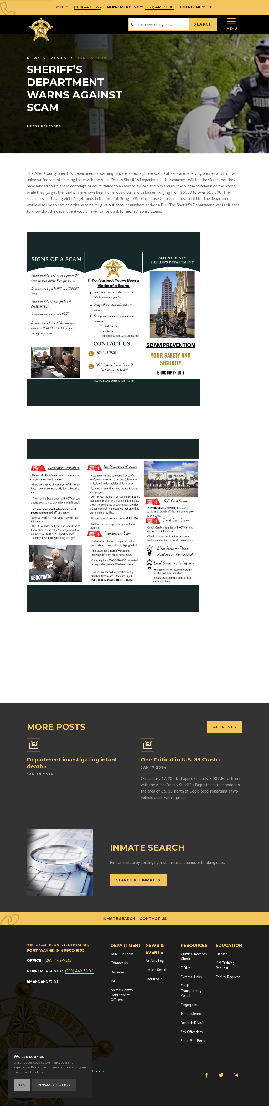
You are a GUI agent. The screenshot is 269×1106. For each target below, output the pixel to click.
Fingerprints (190, 1005)
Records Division (193, 1022)
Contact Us (153, 918)
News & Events (46, 58)
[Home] (41, 29)
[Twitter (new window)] (221, 1075)
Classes (221, 954)
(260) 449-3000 (159, 7)
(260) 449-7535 (87, 7)
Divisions (118, 972)
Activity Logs (155, 961)
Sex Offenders (192, 1032)
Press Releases (44, 126)
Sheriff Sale (154, 979)
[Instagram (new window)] (236, 1075)
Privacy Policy (54, 1085)
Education (229, 945)
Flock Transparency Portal (191, 991)
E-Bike (185, 968)
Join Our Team (122, 954)
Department (126, 945)
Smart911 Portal (193, 1041)
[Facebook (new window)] (206, 1075)
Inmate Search (118, 918)
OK (22, 1085)
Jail (113, 981)
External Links (191, 977)
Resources (194, 945)
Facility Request (228, 977)
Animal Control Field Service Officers (122, 995)
